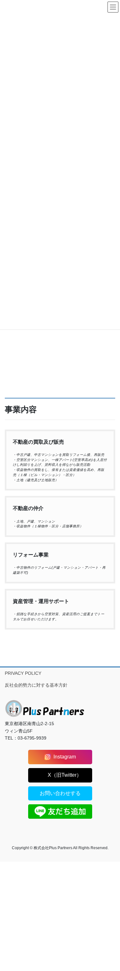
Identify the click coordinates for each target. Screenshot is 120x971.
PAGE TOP (111, 936)
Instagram (64, 756)
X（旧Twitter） (65, 775)
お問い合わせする (60, 793)
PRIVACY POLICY (23, 673)
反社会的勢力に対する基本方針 (36, 685)
